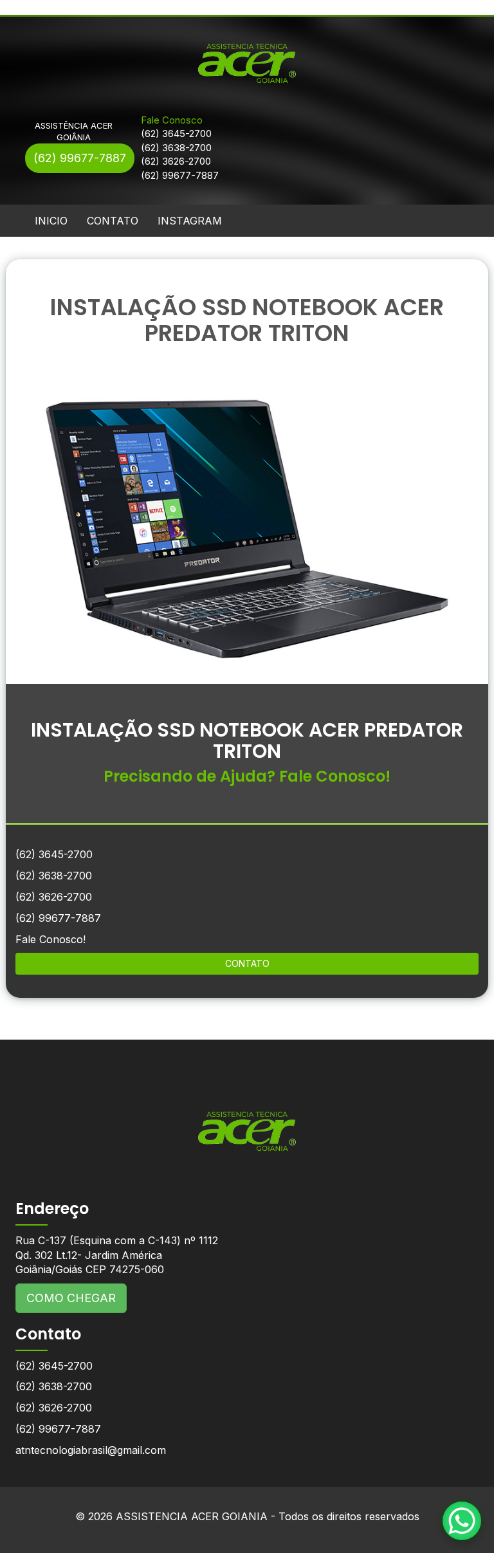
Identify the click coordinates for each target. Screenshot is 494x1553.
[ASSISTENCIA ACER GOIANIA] (247, 1122)
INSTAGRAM (190, 220)
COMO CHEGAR (71, 1298)
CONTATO (112, 220)
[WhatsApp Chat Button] (462, 1521)
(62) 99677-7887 (79, 158)
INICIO (51, 220)
